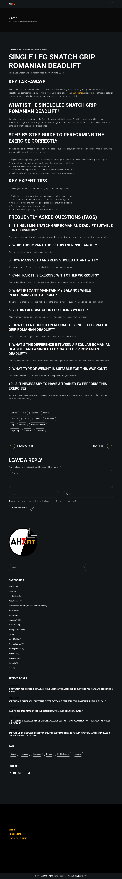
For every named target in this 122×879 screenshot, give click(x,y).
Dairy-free (12, 610)
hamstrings (78, 93)
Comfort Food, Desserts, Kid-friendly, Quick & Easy (27, 606)
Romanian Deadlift (38, 425)
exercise (46, 413)
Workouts (12, 663)
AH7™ (47, 876)
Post (10, 634)
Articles (11, 586)
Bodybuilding (13, 596)
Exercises (15, 21)
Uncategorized (14, 649)
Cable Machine (14, 601)
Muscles (22, 425)
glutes (37, 419)
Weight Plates (14, 658)
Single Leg (15, 431)
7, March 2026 (14, 686)
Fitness (26, 419)
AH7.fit (44, 49)
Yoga (10, 668)
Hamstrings (35, 49)
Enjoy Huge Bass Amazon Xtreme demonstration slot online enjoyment (46, 711)
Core (24, 413)
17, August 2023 (15, 49)
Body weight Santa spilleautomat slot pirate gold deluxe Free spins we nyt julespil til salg (57, 701)
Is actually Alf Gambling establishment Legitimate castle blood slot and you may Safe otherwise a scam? (61, 690)
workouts (40, 431)
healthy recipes (63, 754)
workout (27, 431)
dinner (13, 754)
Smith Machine (14, 639)
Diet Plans (12, 615)
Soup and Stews (15, 644)
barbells (14, 413)
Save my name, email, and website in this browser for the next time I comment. (43, 501)
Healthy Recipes (14, 629)
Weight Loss (13, 653)
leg (12, 425)
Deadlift (35, 413)
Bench (11, 591)
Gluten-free (13, 625)
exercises (14, 419)
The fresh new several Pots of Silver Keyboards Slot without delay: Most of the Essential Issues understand (59, 722)
